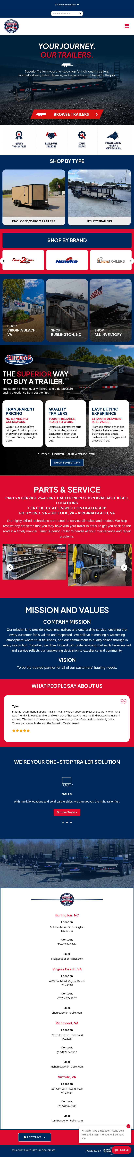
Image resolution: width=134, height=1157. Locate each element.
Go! (79, 14)
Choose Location (66, 4)
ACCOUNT (35, 1137)
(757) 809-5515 (67, 1106)
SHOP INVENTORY (67, 462)
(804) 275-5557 (67, 1052)
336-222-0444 (67, 944)
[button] (63, 822)
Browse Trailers (67, 812)
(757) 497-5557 (67, 998)
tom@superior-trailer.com (67, 1120)
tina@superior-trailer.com (67, 1012)
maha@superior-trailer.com (67, 1066)
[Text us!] (121, 1150)
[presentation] (3, 261)
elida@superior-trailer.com (67, 958)
